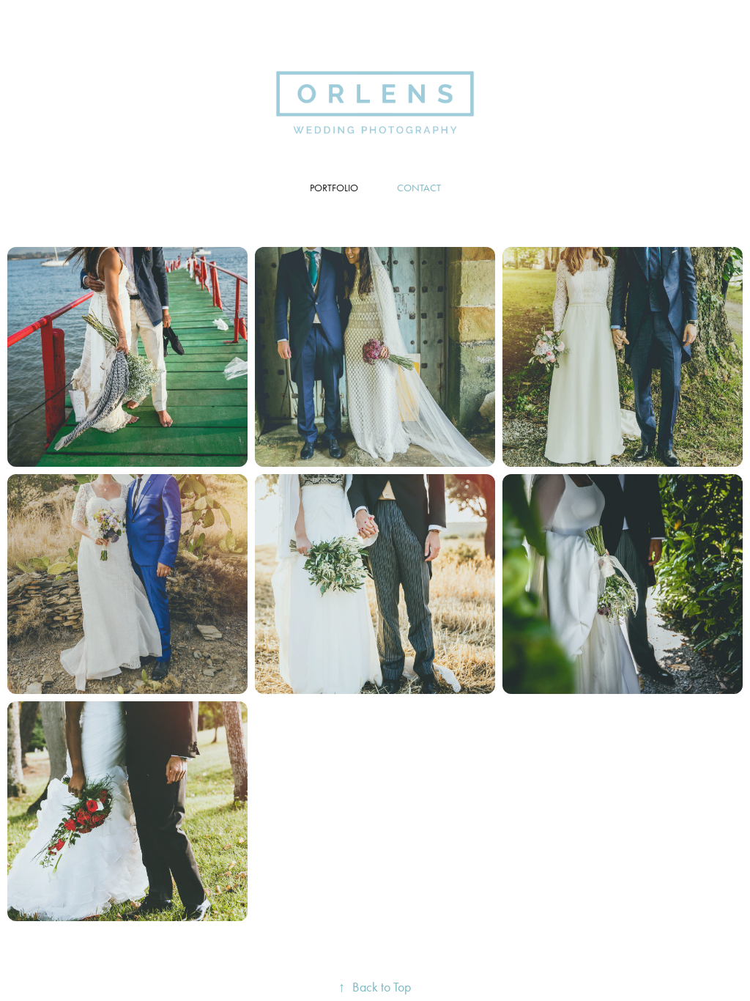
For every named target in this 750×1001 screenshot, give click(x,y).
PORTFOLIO (334, 188)
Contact (419, 188)
